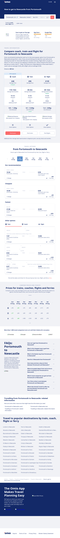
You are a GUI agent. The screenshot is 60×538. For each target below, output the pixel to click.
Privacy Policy (32, 533)
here (50, 278)
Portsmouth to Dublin (9, 453)
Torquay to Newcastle (27, 436)
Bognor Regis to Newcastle (46, 446)
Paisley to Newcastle (8, 446)
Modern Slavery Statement (46, 533)
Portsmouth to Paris (26, 450)
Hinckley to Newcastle (45, 443)
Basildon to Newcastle (45, 440)
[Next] (52, 159)
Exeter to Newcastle (26, 433)
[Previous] (8, 303)
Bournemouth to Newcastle (10, 433)
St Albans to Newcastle (9, 443)
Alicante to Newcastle (9, 430)
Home (6, 479)
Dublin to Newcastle (44, 427)
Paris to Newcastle (26, 427)
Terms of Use (22, 533)
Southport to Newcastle (45, 436)
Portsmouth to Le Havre (9, 456)
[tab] (13, 224)
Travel (11, 479)
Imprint (15, 533)
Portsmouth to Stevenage (46, 469)
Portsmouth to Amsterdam (46, 450)
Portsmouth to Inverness (10, 463)
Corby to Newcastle (26, 443)
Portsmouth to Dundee (45, 463)
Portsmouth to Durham (27, 459)
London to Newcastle (9, 427)
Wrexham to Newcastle (9, 450)
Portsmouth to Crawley (27, 466)
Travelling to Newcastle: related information (43, 409)
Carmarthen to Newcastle (28, 440)
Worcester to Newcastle (45, 433)
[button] (35, 17)
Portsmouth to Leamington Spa (29, 463)
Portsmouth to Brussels (27, 453)
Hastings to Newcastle (9, 436)
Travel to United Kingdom (22, 479)
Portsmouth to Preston (27, 456)
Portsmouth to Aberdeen (46, 453)
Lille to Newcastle (26, 430)
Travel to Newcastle (36, 479)
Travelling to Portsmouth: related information (14, 409)
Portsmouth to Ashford (9, 469)
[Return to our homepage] (7, 2)
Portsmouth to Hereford (28, 469)
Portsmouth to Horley (45, 459)
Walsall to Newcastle (8, 440)
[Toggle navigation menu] (55, 2)
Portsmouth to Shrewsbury (28, 472)
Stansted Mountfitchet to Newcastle (49, 430)
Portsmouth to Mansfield (10, 472)
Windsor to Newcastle (27, 446)
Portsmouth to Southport (10, 466)
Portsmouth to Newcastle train (39, 406)
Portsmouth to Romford (45, 466)
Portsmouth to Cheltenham (46, 456)
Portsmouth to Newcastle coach (14, 406)
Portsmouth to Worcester (10, 459)
